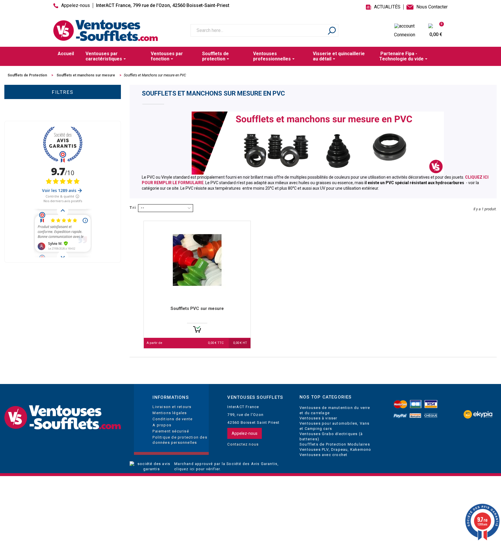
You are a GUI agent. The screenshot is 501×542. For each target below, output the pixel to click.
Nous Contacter (432, 7)
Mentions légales (170, 413)
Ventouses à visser (318, 418)
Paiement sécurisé (171, 431)
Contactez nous (243, 444)
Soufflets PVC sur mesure (197, 308)
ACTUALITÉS (387, 7)
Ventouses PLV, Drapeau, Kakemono (335, 449)
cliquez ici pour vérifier (197, 469)
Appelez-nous (75, 5)
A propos (162, 425)
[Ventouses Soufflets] (62, 417)
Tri (133, 207)
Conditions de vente (173, 419)
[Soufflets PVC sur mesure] (197, 260)
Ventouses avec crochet (323, 455)
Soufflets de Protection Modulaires (334, 444)
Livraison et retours (172, 407)
